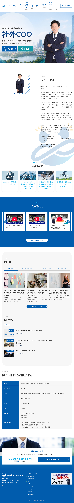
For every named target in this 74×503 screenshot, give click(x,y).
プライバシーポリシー (7, 485)
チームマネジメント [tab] (27, 269)
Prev (5, 221)
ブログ (29, 481)
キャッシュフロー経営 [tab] (45, 269)
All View (7, 324)
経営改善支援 (31, 479)
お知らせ (30, 491)
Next (68, 221)
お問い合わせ (31, 494)
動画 (29, 484)
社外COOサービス (32, 473)
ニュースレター (31, 486)
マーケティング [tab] (62, 269)
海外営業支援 (31, 476)
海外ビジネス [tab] (11, 269)
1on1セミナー (31, 489)
